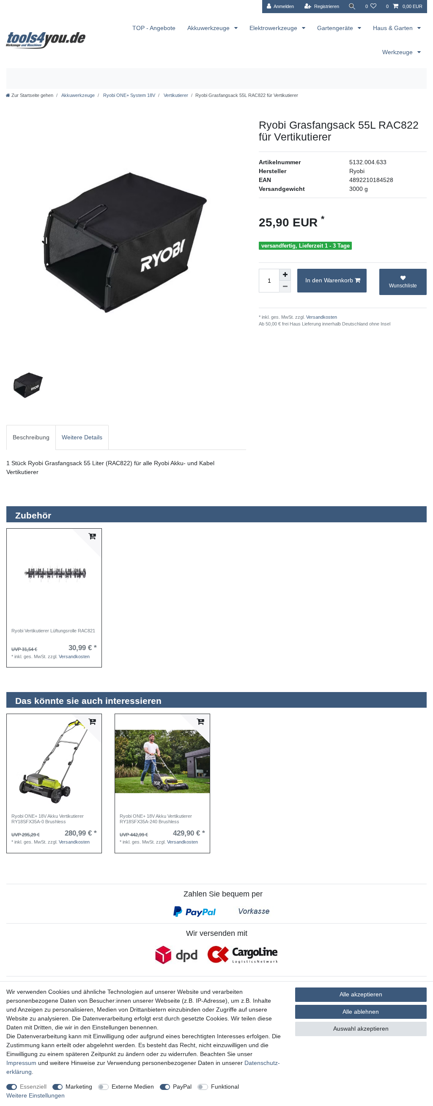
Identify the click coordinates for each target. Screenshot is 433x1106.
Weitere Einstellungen (35, 1095)
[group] (54, 576)
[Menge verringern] (285, 286)
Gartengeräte (336, 28)
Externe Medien (133, 1086)
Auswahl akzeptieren (361, 1028)
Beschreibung (31, 437)
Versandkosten (321, 317)
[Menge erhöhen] (285, 275)
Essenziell (33, 1086)
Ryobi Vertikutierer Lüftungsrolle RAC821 (53, 630)
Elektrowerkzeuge (274, 28)
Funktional (225, 1086)
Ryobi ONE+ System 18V (128, 95)
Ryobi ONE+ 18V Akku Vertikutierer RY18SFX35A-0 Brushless (47, 819)
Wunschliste (403, 286)
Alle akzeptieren (361, 994)
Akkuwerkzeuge (209, 28)
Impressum (21, 1062)
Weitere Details (82, 437)
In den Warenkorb (329, 280)
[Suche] (352, 6)
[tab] (31, 437)
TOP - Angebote (153, 28)
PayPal (182, 1086)
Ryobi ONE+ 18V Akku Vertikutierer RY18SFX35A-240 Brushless (156, 819)
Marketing (79, 1086)
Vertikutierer (175, 95)
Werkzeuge (398, 52)
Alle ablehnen (361, 1011)
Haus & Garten (393, 28)
